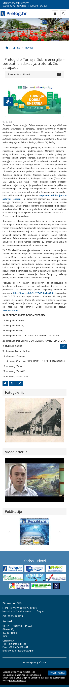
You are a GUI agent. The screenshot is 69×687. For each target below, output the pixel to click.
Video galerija (16, 452)
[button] (9, 420)
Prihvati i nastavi (57, 673)
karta (5, 636)
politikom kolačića (17, 680)
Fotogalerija (14, 392)
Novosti (29, 47)
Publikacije (13, 511)
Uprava (16, 47)
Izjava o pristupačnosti (34, 662)
